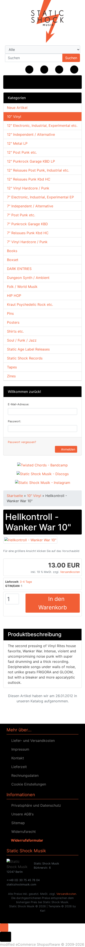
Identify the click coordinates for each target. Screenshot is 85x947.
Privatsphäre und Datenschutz (35, 805)
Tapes (12, 367)
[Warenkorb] (74, 69)
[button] (44, 69)
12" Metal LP (17, 143)
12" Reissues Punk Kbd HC (28, 179)
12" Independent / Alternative (31, 134)
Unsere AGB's (21, 814)
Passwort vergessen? (22, 442)
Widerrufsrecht (22, 831)
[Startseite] (29, 69)
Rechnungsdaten (24, 775)
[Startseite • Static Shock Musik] (42, 22)
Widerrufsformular (26, 840)
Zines (11, 376)
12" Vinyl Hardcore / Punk (28, 188)
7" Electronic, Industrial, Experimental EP (40, 197)
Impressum (19, 749)
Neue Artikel (17, 107)
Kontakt (16, 758)
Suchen (71, 58)
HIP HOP (14, 295)
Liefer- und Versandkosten (32, 740)
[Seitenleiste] (11, 81)
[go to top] (4, 927)
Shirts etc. (15, 331)
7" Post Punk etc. (21, 215)
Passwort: (14, 421)
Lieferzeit (18, 767)
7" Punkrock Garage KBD (27, 224)
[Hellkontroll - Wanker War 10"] (30, 540)
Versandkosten (70, 572)
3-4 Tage (26, 581)
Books (12, 251)
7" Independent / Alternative (30, 206)
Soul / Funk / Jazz (22, 340)
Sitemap (17, 823)
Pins (10, 313)
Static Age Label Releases (28, 349)
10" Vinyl (14, 116)
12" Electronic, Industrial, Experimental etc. (42, 125)
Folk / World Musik (22, 286)
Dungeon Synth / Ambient (28, 277)
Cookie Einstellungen (27, 784)
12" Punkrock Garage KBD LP (31, 161)
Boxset (12, 260)
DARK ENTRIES (19, 268)
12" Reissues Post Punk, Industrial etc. (38, 170)
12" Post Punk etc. (22, 152)
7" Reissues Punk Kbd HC (28, 233)
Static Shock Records (24, 358)
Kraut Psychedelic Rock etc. (30, 304)
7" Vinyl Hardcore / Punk (27, 242)
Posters (13, 322)
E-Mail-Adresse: (18, 404)
